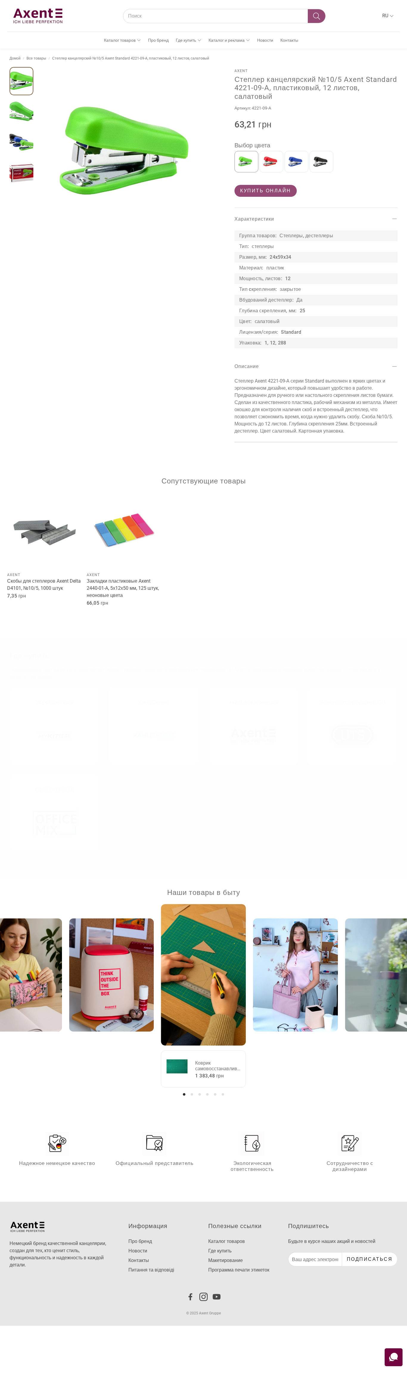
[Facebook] (190, 1297)
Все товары (36, 58)
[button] (224, 16)
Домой (15, 58)
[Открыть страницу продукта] (44, 531)
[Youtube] (216, 1297)
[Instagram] (203, 1297)
